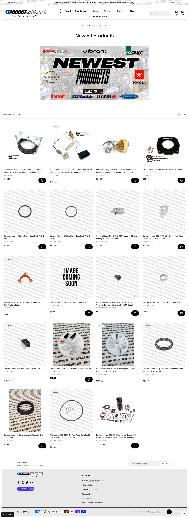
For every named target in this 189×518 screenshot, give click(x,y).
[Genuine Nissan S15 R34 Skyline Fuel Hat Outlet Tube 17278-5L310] (71, 344)
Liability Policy (87, 498)
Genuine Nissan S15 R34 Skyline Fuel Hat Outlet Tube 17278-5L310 (71, 370)
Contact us (11, 3)
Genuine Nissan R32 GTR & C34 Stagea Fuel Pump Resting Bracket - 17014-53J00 (116, 237)
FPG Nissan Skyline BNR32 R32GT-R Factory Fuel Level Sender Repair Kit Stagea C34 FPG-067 (116, 170)
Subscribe (165, 464)
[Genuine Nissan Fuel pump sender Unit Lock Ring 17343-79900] (25, 410)
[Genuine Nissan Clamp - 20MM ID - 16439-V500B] (71, 277)
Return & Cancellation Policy (93, 481)
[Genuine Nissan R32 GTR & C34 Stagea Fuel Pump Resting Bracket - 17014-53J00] (117, 211)
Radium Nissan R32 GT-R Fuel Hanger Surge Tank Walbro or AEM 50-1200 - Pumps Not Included (116, 436)
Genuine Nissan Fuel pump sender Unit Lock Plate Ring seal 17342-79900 (163, 370)
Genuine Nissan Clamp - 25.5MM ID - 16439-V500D (163, 302)
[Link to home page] (30, 474)
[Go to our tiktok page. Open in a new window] (27, 482)
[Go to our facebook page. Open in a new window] (18, 482)
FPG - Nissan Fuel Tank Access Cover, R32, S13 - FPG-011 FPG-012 (162, 170)
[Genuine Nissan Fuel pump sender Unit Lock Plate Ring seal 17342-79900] (164, 344)
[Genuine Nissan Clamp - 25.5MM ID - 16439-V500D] (164, 277)
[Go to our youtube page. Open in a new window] (31, 482)
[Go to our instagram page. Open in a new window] (22, 482)
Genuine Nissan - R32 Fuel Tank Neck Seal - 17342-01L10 (24, 237)
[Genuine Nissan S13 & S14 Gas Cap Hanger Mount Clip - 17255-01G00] (25, 277)
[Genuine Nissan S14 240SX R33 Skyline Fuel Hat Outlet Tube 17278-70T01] (117, 344)
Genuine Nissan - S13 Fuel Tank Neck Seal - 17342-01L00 (70, 237)
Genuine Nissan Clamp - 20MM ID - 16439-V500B (70, 302)
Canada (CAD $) (23, 512)
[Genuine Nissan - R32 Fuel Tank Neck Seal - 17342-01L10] (25, 211)
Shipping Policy (88, 494)
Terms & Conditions (89, 489)
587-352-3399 (176, 2)
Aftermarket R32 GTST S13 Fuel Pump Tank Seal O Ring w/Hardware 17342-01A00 (70, 436)
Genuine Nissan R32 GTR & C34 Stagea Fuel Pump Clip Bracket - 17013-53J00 (163, 237)
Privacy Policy (87, 485)
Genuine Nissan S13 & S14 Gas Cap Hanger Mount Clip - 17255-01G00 (24, 303)
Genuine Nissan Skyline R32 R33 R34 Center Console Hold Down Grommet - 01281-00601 (114, 303)
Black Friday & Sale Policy (92, 503)
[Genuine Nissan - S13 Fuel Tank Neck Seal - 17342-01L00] (71, 211)
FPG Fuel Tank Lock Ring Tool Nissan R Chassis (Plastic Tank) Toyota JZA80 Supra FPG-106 (23, 170)
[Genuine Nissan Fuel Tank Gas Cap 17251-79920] (25, 344)
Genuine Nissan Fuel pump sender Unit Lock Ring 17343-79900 (23, 436)
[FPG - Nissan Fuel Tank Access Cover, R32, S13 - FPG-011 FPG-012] (164, 145)
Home (83, 26)
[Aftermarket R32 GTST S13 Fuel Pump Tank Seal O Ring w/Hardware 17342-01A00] (71, 410)
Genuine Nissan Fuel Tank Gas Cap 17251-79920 (23, 369)
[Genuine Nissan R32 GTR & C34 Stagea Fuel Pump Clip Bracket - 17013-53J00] (164, 211)
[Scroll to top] (169, 512)
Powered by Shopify (155, 512)
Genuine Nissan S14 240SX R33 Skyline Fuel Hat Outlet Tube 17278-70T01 (115, 370)
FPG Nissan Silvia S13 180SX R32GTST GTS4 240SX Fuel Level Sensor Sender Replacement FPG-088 (71, 170)
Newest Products (95, 26)
